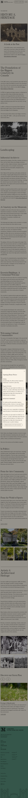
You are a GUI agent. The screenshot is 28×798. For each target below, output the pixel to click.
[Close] (24, 371)
